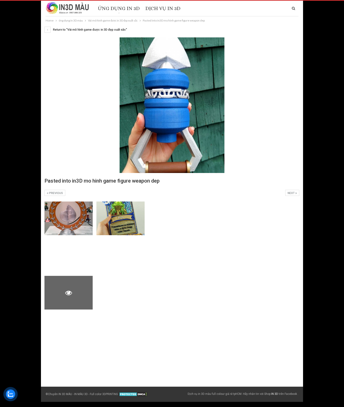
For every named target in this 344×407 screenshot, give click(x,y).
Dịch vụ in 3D (162, 8)
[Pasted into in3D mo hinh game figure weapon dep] (68, 218)
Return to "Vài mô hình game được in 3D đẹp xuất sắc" (89, 29)
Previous (55, 193)
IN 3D (274, 394)
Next (291, 193)
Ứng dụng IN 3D (119, 8)
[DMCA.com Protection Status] (133, 394)
